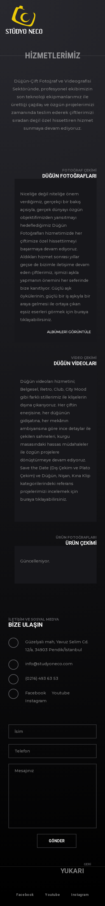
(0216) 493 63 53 (41, 678)
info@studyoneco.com (49, 663)
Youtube (61, 692)
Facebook (35, 692)
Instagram (35, 700)
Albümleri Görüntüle (69, 332)
